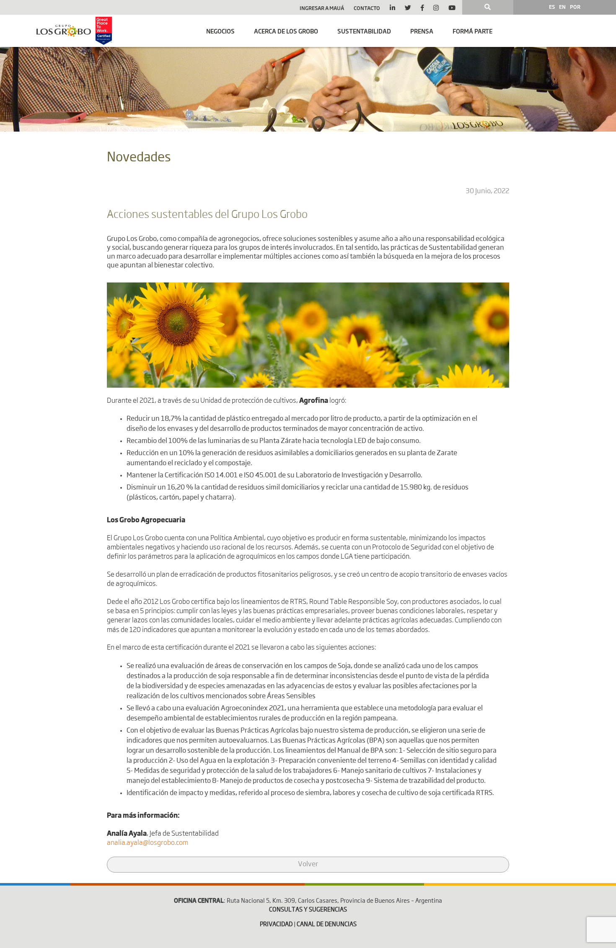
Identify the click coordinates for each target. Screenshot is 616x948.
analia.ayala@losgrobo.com (147, 843)
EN (562, 6)
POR (575, 6)
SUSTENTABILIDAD (364, 30)
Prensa (421, 30)
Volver (308, 864)
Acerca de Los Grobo (286, 30)
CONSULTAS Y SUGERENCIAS (308, 910)
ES (552, 6)
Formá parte (472, 30)
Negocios (220, 30)
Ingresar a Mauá (322, 8)
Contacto (367, 8)
